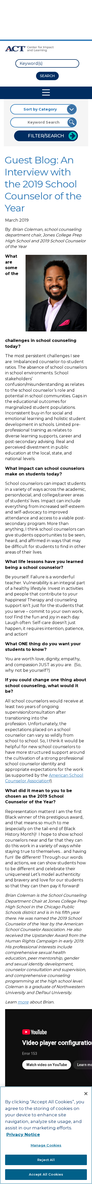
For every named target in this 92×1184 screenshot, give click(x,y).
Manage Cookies (46, 1145)
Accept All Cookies (46, 1174)
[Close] (85, 1093)
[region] (46, 1135)
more (23, 1002)
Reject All (45, 1160)
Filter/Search (46, 136)
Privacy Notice (23, 1134)
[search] (47, 63)
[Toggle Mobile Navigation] (46, 92)
